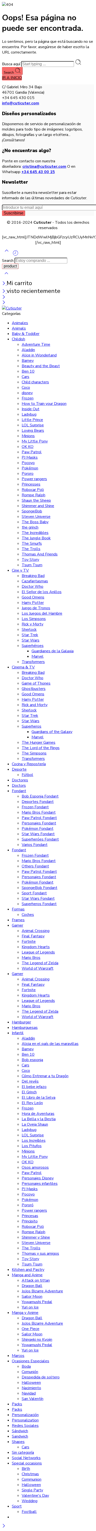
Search (9, 72)
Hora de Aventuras (38, 1113)
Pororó (27, 1205)
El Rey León (32, 1103)
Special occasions (27, 1463)
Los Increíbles (34, 1140)
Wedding (29, 1501)
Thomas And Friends (40, 554)
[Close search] (6, 276)
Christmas (30, 1474)
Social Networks (26, 1458)
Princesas (30, 1216)
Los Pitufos (32, 1146)
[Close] (4, 284)
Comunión (30, 1372)
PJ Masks (30, 457)
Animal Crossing (35, 930)
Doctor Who (32, 586)
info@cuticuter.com (20, 103)
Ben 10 (28, 371)
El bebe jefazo (34, 1086)
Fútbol (27, 774)
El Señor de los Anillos (42, 592)
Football (29, 1511)
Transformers (33, 662)
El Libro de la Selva (38, 1097)
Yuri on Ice (30, 1307)
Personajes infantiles (40, 1183)
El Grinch (29, 1092)
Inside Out (30, 409)
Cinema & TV (23, 667)
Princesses (31, 484)
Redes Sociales (25, 1425)
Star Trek (30, 635)
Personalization (25, 1420)
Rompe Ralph (33, 495)
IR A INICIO (12, 77)
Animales (20, 323)
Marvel (38, 656)
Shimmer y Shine (36, 1237)
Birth (26, 1468)
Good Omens (33, 597)
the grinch (30, 527)
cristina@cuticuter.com (44, 166)
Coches (28, 914)
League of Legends (38, 952)
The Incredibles (35, 532)
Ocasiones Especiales (30, 1361)
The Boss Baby (35, 522)
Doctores (20, 780)
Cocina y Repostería (29, 764)
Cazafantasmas (35, 581)
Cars (25, 376)
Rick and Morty (35, 705)
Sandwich (20, 1436)
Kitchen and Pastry (28, 1269)
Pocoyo (28, 463)
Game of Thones (36, 683)
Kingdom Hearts (36, 947)
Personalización (25, 1415)
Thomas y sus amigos (40, 1253)
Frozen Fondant (35, 807)
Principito (30, 1221)
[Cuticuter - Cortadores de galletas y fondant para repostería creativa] (12, 308)
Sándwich (20, 1431)
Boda (26, 1366)
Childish (18, 339)
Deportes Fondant (38, 801)
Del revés (30, 1081)
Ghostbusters (34, 688)
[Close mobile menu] (4, 303)
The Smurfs (32, 543)
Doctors (19, 785)
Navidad (29, 1393)
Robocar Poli (33, 489)
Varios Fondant (35, 844)
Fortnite (29, 941)
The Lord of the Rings (41, 748)
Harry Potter (33, 602)
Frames (18, 920)
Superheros (31, 726)
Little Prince (32, 419)
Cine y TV (20, 570)
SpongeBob (32, 511)
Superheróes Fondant (40, 839)
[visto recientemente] (15, 255)
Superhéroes (33, 645)
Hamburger (21, 1022)
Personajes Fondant (39, 823)
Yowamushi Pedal (37, 1302)
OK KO (27, 446)
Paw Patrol (32, 452)
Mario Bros (31, 957)
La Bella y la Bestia (39, 1119)
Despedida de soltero (41, 1377)
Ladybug (29, 414)
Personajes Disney (38, 1178)
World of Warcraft (37, 968)
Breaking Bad (33, 575)
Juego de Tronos (36, 608)
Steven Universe (36, 516)
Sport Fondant (34, 893)
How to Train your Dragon (44, 403)
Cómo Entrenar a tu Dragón (45, 1076)
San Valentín (32, 1398)
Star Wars (30, 640)
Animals (19, 328)
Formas (18, 909)
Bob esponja (32, 1060)
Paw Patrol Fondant (39, 818)
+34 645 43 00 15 (38, 172)
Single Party (32, 1490)
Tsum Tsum (32, 565)
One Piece (30, 1328)
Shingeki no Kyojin (37, 1339)
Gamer (17, 925)
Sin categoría (23, 1452)
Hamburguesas (25, 1027)
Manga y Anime (25, 1312)
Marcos (18, 1355)
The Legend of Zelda (40, 963)
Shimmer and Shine (38, 506)
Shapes (18, 1441)
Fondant (19, 791)
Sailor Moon (32, 1296)
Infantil (18, 1033)
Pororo (27, 473)
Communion (31, 1479)
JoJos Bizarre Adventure (42, 1291)
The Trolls (31, 549)
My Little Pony (35, 441)
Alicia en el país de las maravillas (50, 1043)
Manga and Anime (27, 1275)
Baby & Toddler (25, 333)
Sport (17, 1506)
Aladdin (28, 350)
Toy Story (30, 559)
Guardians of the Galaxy (52, 731)
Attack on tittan (36, 1280)
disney (27, 393)
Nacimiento (31, 1388)
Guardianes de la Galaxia (53, 651)
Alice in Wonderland (39, 355)
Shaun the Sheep (36, 500)
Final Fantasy (33, 936)
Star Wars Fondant (38, 834)
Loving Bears (33, 430)
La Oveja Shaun (35, 1124)
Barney (28, 360)
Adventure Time (36, 344)
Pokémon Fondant (37, 828)
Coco (26, 387)
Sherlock (29, 629)
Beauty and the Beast (41, 366)
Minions (28, 436)
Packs (17, 1404)
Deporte (19, 769)
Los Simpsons (34, 618)
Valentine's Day (35, 1495)
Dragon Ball (32, 1285)
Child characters (35, 382)
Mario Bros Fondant (39, 812)
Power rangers (34, 479)
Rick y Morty (32, 624)
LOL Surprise (33, 425)
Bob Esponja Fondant (40, 796)
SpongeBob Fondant (39, 887)
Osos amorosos (35, 1167)
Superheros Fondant (39, 904)
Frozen (27, 398)
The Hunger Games (38, 742)
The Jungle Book (36, 538)
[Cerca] (4, 291)
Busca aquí (11, 64)
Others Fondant (35, 866)
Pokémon (30, 468)
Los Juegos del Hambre (42, 613)
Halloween (31, 1382)
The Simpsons (34, 753)
